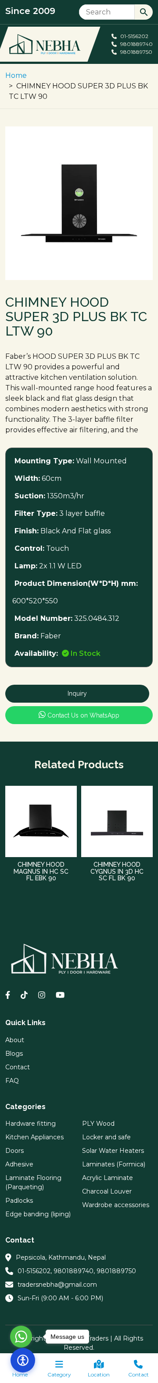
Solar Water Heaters (113, 1151)
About (14, 1040)
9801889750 (135, 52)
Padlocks (19, 1200)
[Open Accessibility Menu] (23, 1360)
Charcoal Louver (107, 1191)
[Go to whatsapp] (21, 1337)
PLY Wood (98, 1123)
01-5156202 (133, 36)
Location (99, 1374)
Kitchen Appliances (34, 1137)
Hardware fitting (30, 1123)
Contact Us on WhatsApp (82, 715)
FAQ (12, 1081)
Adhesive (19, 1164)
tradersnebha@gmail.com (57, 1284)
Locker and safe (106, 1137)
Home (16, 75)
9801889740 (136, 44)
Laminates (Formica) (113, 1164)
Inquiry (77, 693)
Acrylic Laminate (107, 1178)
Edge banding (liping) (38, 1214)
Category (59, 1374)
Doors (14, 1151)
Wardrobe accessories (115, 1205)
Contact (138, 1374)
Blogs (14, 1053)
